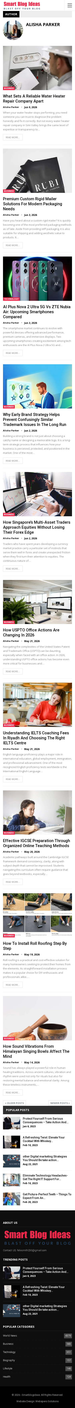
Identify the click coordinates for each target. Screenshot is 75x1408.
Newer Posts (59, 1103)
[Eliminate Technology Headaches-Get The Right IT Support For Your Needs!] (11, 1180)
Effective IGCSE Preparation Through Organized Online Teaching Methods (36, 843)
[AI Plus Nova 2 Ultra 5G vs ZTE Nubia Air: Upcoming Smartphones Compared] (37, 279)
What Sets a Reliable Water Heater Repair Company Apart (34, 99)
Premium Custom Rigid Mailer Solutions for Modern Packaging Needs (32, 203)
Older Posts (15, 1103)
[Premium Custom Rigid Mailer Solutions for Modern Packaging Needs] (37, 171)
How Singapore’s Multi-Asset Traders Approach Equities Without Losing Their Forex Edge (36, 527)
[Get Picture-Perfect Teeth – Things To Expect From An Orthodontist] (11, 1199)
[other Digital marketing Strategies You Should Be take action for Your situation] (11, 1161)
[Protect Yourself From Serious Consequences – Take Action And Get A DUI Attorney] (11, 1123)
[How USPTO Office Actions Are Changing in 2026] (37, 602)
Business (9, 88)
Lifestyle (7, 1369)
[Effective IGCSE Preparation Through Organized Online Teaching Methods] (37, 812)
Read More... (13, 137)
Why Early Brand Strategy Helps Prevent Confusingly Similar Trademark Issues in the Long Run (34, 419)
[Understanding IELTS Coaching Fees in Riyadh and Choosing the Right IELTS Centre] (37, 705)
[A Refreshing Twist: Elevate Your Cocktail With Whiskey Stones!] (11, 1142)
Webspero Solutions (46, 1401)
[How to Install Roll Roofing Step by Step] (37, 915)
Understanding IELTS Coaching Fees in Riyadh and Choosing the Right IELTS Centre (36, 738)
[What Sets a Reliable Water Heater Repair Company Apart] (37, 68)
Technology (11, 299)
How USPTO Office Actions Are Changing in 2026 (31, 632)
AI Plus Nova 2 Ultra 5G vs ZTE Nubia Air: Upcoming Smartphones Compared (37, 311)
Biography (9, 1360)
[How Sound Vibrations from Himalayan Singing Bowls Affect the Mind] (37, 1018)
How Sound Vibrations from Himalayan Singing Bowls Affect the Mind (36, 1051)
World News (10, 1336)
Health (6, 1377)
